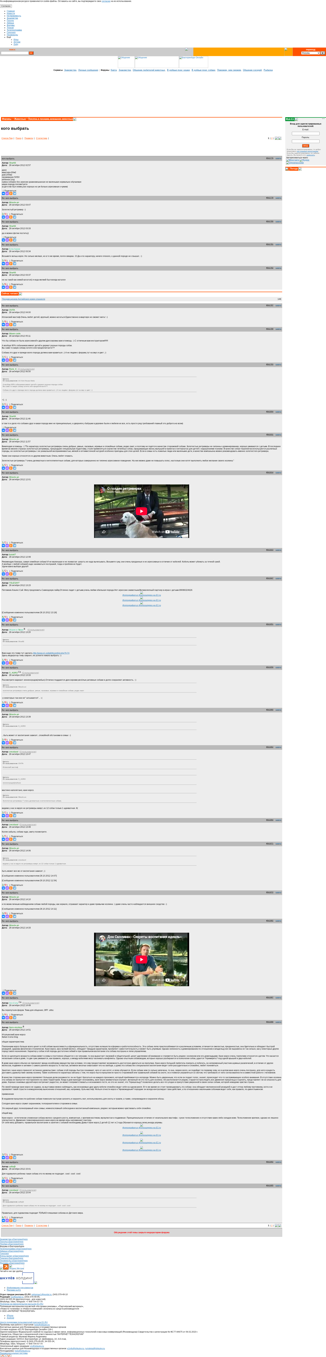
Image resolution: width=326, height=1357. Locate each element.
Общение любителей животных (149, 70)
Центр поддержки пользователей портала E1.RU (24, 1322)
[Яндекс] (304, 160)
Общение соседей (252, 70)
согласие (106, 1)
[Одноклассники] (10, 193)
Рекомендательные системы (14, 1353)
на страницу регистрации (307, 151)
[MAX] (7, 193)
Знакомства (70, 70)
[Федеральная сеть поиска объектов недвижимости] (35, 1283)
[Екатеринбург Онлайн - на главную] (193, 67)
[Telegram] (14, 193)
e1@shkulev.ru (37, 1346)
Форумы (6, 119)
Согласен (6, 6)
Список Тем (7, 138)
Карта (114, 70)
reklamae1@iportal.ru (42, 1294)
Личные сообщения (88, 70)
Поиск (18, 138)
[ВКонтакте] (3, 193)
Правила (28, 138)
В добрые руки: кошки (178, 70)
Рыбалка (268, 70)
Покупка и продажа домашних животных (50, 119)
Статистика (41, 138)
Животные (20, 119)
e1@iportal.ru (17, 1297)
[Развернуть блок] (287, 169)
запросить (310, 155)
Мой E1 (290, 119)
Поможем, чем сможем (229, 70)
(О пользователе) (26, 369)
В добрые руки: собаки (203, 70)
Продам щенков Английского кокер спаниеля (23, 299)
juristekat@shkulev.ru (95, 1348)
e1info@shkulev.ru (75, 1348)
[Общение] (126, 67)
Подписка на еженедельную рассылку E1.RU (21, 1304)
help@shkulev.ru (42, 1325)
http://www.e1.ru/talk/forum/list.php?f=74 (51, 653)
